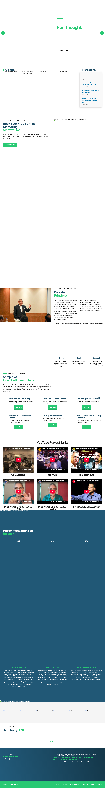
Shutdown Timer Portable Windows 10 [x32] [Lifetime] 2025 (90, 100)
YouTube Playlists (74, 784)
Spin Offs (99, 784)
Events (92, 784)
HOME (57, 784)
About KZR (65, 784)
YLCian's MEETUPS (18, 475)
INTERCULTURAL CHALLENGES (86, 507)
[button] (3, 33)
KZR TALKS (52, 475)
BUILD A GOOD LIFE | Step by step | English (52, 508)
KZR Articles (85, 784)
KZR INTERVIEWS (86, 475)
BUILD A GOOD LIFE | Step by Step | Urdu (18, 508)
